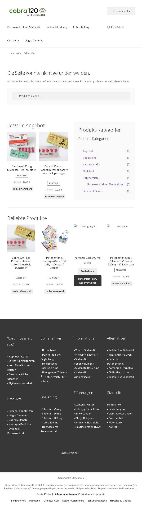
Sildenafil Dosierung (87, 368)
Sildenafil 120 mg (57, 27)
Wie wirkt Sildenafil (86, 354)
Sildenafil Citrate (93, 191)
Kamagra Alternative (121, 368)
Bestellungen (116, 409)
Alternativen (116, 338)
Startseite (15, 53)
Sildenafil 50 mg (51, 413)
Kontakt (114, 426)
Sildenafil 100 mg (52, 418)
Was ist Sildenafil (85, 350)
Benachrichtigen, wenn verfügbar (87, 280)
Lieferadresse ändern (121, 413)
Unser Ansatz (50, 350)
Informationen (85, 338)
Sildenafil (47, 409)
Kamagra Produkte (20, 424)
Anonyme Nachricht (87, 422)
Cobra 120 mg (81, 27)
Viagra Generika (34, 40)
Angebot (88, 151)
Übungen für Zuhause (54, 372)
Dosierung (49, 397)
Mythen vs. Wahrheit (21, 383)
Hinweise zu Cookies (120, 500)
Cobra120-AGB (51, 500)
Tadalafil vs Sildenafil (121, 350)
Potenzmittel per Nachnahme (105, 184)
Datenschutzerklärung (73, 500)
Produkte (14, 399)
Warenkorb (115, 422)
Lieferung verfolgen (65, 494)
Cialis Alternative (119, 372)
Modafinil (88, 171)
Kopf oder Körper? (20, 356)
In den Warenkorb (22, 188)
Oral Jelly (13, 40)
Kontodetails (116, 418)
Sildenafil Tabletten (21, 411)
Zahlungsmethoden (97, 500)
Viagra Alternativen (120, 354)
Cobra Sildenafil (18, 420)
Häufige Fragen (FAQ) (88, 426)
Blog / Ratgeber (84, 418)
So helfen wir (51, 338)
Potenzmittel (91, 177)
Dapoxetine (89, 157)
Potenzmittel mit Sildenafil (24, 27)
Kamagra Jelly (91, 164)
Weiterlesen (87, 271)
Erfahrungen (83, 392)
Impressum (34, 500)
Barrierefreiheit (18, 500)
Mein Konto (114, 404)
